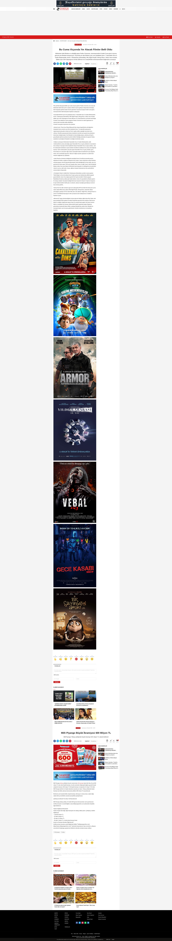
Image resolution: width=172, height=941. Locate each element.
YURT (55, 928)
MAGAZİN (67, 919)
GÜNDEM (56, 919)
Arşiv (88, 917)
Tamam (113, 939)
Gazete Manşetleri (102, 917)
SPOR (101, 8)
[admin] (88, 923)
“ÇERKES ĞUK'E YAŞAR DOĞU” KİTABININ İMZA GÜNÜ (62, 704)
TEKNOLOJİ (67, 926)
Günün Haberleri (90, 915)
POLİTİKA (56, 921)
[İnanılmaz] (87, 657)
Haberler (57, 40)
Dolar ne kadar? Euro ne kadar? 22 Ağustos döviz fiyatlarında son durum (85, 888)
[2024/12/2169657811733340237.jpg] (74, 492)
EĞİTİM (56, 915)
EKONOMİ (116, 8)
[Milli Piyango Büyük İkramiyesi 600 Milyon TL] (74, 757)
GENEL (83, 8)
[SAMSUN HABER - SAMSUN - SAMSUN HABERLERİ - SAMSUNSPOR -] (62, 9)
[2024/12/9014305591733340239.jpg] (74, 243)
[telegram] (64, 63)
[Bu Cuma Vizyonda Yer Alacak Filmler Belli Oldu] (74, 79)
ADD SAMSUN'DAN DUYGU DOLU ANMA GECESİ (63, 722)
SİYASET (106, 8)
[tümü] (120, 9)
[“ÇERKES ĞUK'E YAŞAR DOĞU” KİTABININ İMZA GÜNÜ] (63, 696)
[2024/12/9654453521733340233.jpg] (74, 430)
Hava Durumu (101, 915)
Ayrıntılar (108, 939)
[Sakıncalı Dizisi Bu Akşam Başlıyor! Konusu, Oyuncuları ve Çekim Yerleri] (85, 714)
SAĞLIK (66, 921)
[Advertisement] (86, 25)
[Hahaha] (82, 657)
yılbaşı (61, 783)
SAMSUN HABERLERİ (75, 8)
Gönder (57, 682)
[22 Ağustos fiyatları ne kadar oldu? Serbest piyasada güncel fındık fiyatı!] (63, 879)
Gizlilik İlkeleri (97, 933)
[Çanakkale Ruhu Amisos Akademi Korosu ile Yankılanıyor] (85, 696)
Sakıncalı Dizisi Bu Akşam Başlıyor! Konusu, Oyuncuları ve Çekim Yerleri (85, 722)
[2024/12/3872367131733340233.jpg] (74, 305)
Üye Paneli (166, 37)
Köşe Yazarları (79, 915)
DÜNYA (110, 8)
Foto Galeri (150, 37)
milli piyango (80, 783)
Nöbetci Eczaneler (102, 919)
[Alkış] (61, 657)
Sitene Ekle (76, 933)
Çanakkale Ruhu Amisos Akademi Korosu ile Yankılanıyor (85, 704)
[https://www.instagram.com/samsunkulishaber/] (82, 923)
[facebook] (54, 63)
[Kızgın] (76, 657)
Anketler (100, 913)
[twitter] (58, 63)
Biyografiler (78, 917)
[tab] (57, 666)
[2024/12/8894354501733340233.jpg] (74, 618)
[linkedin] (67, 63)
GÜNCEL (67, 917)
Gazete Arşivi (90, 919)
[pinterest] (70, 63)
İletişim (84, 933)
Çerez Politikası (90, 933)
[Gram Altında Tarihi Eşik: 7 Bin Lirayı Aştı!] (85, 897)
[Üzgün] (92, 657)
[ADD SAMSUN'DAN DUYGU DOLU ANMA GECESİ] (63, 714)
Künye (80, 933)
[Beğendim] (55, 657)
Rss (72, 933)
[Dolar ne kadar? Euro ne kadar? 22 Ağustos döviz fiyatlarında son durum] (85, 879)
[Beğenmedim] (71, 657)
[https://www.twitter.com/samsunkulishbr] (80, 923)
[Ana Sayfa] (53, 40)
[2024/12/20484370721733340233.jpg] (74, 367)
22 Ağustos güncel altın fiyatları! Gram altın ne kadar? (62, 906)
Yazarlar (158, 37)
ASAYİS (88, 8)
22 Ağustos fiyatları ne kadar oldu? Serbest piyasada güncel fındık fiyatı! (63, 888)
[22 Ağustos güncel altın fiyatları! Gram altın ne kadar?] (63, 897)
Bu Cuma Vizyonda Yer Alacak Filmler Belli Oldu (77, 40)
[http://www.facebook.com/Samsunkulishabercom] (77, 923)
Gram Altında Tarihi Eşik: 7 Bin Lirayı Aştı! (85, 906)
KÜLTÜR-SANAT (94, 8)
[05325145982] (85, 923)
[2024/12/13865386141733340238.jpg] (74, 555)
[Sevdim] (66, 657)
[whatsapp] (61, 63)
